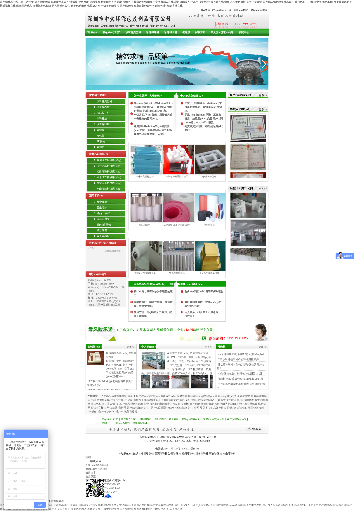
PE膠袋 (101, 141)
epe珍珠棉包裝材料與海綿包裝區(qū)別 (240, 373)
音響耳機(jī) (103, 201)
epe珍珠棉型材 (209, 176)
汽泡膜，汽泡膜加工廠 (145, 273)
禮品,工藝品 (103, 213)
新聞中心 (244, 32)
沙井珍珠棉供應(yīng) (109, 166)
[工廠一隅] (191, 387)
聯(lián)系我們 (97, 274)
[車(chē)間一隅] (210, 387)
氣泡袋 (100, 147)
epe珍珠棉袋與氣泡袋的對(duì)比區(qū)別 (241, 354)
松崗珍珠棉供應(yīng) (109, 171)
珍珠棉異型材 (133, 32)
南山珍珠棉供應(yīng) (109, 188)
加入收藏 (205, 9)
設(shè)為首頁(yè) (221, 9)
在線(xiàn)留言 (241, 9)
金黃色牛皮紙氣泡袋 (209, 273)
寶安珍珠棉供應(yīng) (109, 183)
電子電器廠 (103, 236)
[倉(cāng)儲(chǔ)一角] (153, 387)
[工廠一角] (172, 387)
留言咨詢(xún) (216, 138)
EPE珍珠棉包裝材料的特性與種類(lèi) (239, 359)
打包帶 (100, 135)
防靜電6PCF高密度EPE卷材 (177, 225)
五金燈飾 (102, 207)
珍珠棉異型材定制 (145, 176)
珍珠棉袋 (102, 118)
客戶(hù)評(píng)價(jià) (102, 243)
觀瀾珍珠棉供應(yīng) (109, 160)
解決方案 (200, 32)
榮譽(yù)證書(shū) (191, 419)
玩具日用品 (103, 219)
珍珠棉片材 (170, 32)
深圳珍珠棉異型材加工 (177, 176)
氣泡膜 (186, 32)
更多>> (263, 95)
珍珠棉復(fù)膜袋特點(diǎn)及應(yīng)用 (240, 378)
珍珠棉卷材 (152, 32)
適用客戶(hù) (96, 195)
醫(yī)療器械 (104, 224)
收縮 (88, 457)
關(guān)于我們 (111, 32)
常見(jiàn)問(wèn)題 (222, 32)
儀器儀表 (102, 230)
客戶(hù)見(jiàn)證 (236, 419)
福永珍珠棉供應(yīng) (109, 177)
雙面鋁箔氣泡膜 (177, 273)
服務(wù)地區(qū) (99, 154)
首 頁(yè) (92, 32)
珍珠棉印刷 (103, 124)
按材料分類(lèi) (98, 95)
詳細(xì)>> (119, 376)
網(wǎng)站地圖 (259, 9)
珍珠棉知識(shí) (141, 422)
